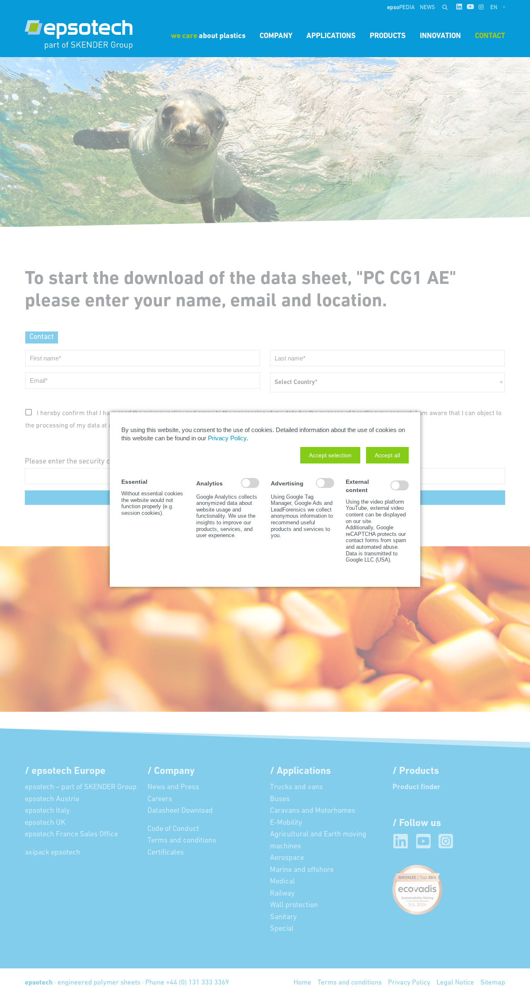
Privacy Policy (227, 438)
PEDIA (401, 7)
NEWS (427, 7)
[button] (330, 455)
